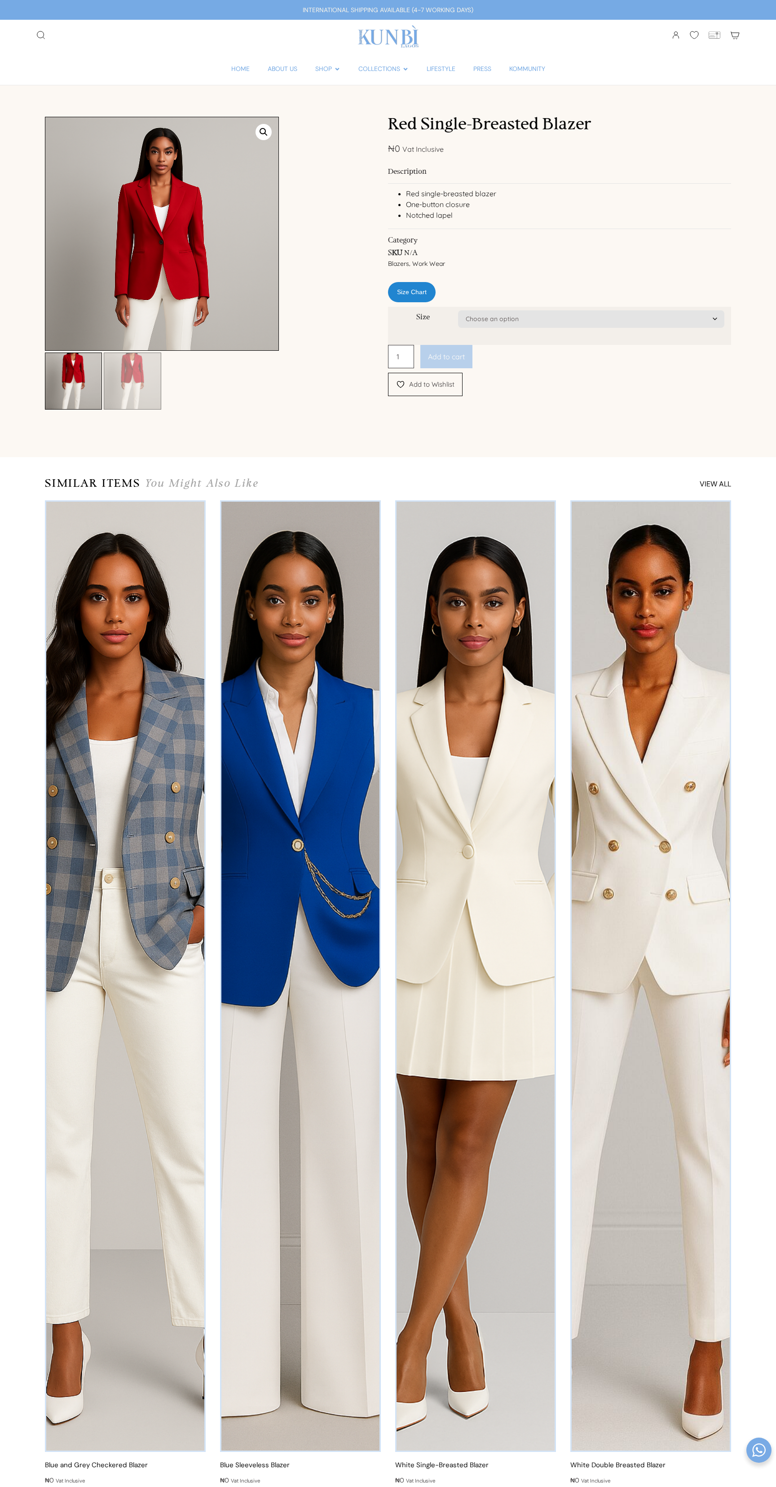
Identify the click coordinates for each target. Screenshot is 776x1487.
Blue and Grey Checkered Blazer (96, 1465)
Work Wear (428, 264)
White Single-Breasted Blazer (442, 1465)
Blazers (398, 264)
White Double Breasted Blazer (618, 1465)
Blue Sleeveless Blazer (255, 1465)
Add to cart (446, 356)
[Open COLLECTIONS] (405, 69)
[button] (264, 132)
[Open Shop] (337, 69)
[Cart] (735, 35)
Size (423, 317)
